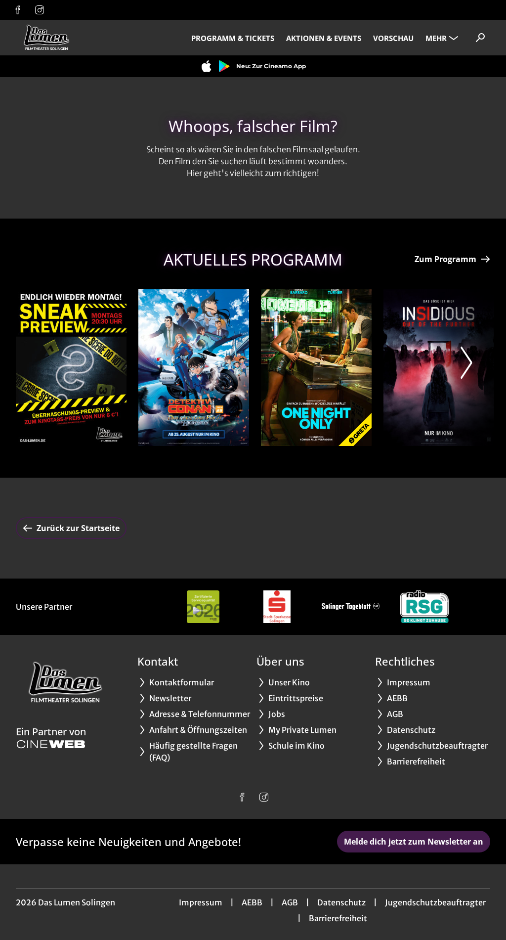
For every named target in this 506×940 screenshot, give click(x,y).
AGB (290, 902)
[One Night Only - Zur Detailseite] (316, 367)
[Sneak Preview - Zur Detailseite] (71, 367)
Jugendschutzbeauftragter (435, 902)
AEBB (252, 902)
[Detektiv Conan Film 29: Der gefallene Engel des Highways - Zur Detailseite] (193, 367)
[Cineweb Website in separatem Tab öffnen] (51, 744)
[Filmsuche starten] (480, 37)
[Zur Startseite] (85, 37)
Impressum (200, 902)
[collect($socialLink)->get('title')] (18, 10)
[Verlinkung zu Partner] (203, 606)
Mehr (436, 38)
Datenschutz (341, 902)
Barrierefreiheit (338, 918)
